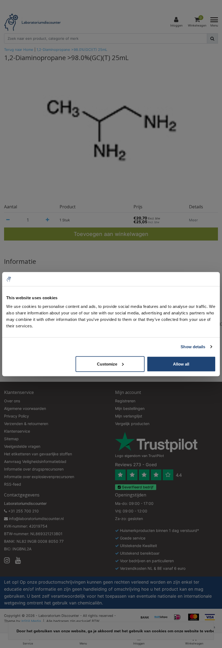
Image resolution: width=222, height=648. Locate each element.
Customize (107, 363)
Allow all (181, 363)
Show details (193, 346)
